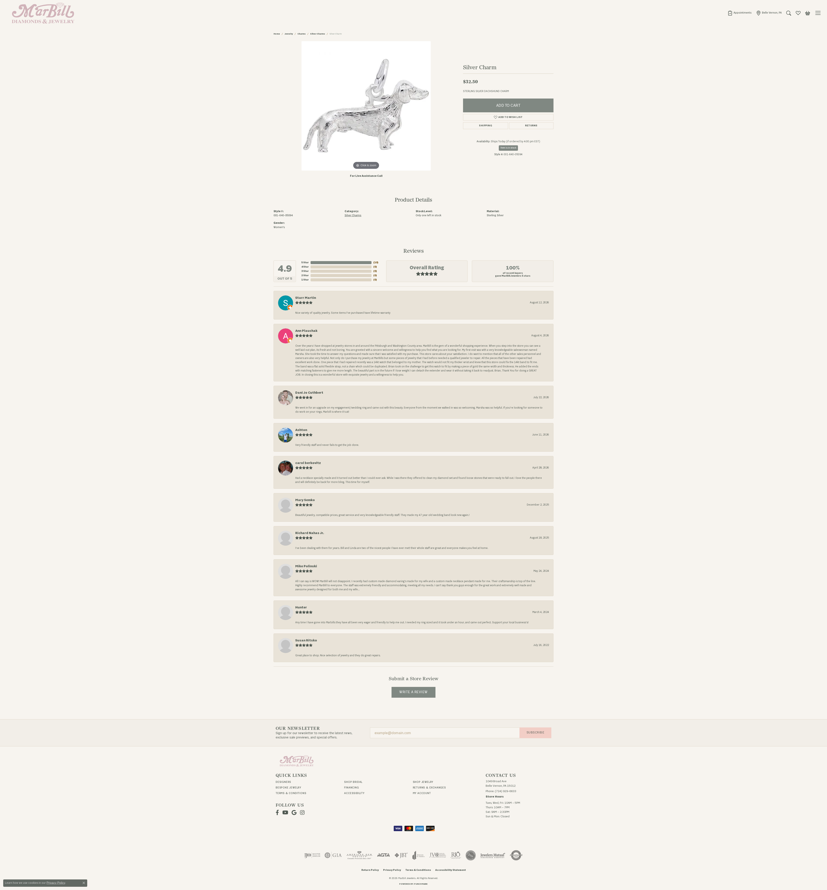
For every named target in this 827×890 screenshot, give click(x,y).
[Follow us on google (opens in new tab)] (294, 812)
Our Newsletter (298, 728)
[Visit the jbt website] (401, 855)
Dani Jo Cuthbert (309, 393)
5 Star (305, 262)
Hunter (301, 607)
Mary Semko (305, 500)
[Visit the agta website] (383, 855)
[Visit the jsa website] (470, 855)
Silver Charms (317, 34)
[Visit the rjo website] (455, 855)
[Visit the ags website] (359, 855)
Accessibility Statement (450, 870)
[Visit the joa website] (418, 855)
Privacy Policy (392, 870)
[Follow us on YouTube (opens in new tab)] (285, 812)
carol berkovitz (308, 463)
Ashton (301, 430)
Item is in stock (508, 147)
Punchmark (420, 884)
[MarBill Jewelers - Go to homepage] (297, 760)
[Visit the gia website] (333, 855)
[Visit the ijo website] (312, 855)
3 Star (305, 271)
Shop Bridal (353, 781)
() (375, 262)
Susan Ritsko (306, 640)
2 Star (305, 275)
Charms (301, 34)
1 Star (305, 279)
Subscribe (535, 732)
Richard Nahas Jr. (309, 533)
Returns (531, 125)
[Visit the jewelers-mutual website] (492, 855)
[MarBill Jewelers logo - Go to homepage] (42, 13)
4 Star (305, 266)
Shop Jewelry (423, 781)
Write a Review (413, 692)
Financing (351, 787)
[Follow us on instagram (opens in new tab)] (302, 812)
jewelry (288, 34)
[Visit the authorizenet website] (516, 855)
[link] (740, 13)
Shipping (485, 125)
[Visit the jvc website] (437, 855)
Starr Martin (305, 298)
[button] (788, 13)
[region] (366, 106)
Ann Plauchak (306, 331)
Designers (283, 781)
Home (277, 34)
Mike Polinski (306, 566)
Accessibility (354, 793)
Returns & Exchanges (429, 787)
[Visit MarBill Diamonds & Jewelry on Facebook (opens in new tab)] (277, 812)
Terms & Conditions (291, 793)
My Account (422, 793)
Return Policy (370, 870)
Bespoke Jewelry (288, 787)
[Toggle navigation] (818, 13)
